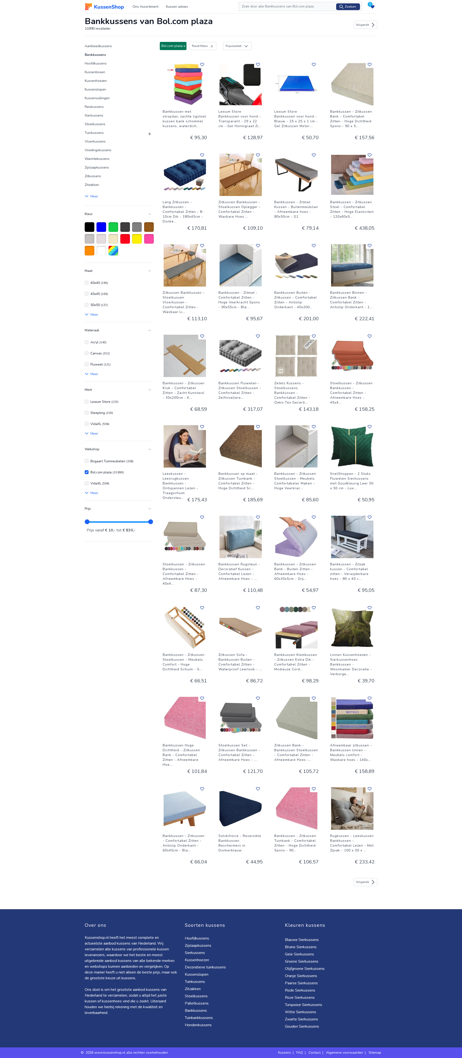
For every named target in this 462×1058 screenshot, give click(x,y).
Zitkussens (93, 176)
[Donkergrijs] (126, 229)
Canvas (100, 353)
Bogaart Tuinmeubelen (111, 461)
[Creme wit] (102, 241)
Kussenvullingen (97, 98)
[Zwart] (90, 229)
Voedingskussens (98, 150)
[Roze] (149, 241)
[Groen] (114, 229)
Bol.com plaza (107, 472)
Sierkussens (94, 115)
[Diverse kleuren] (114, 253)
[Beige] (114, 241)
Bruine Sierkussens (301, 947)
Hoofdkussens (96, 63)
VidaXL (99, 424)
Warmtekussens (97, 159)
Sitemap (375, 1052)
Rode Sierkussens (300, 990)
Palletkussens (197, 1003)
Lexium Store (104, 401)
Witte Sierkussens (300, 1012)
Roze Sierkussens (300, 997)
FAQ (299, 1052)
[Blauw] (102, 229)
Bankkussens (95, 54)
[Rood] (126, 241)
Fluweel (100, 364)
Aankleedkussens (98, 46)
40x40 (99, 283)
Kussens (284, 1052)
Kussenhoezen (96, 80)
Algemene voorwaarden (344, 1052)
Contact (314, 1052)
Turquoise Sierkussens (303, 1004)
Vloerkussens (95, 141)
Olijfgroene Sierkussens (305, 968)
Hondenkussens (198, 1025)
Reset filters (200, 46)
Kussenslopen (95, 89)
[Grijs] (137, 229)
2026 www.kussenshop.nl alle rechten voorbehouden (127, 1052)
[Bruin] (149, 229)
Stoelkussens (95, 124)
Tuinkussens (94, 133)
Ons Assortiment (145, 6)
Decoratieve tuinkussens (205, 967)
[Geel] (137, 241)
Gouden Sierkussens (302, 1026)
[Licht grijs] (90, 241)
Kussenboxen (95, 72)
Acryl (98, 342)
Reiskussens (94, 106)
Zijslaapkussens (97, 167)
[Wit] (102, 253)
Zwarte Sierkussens (301, 1019)
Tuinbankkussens (199, 1017)
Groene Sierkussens (301, 961)
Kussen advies (177, 6)
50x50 (99, 305)
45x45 (99, 294)
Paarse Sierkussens (301, 983)
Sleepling (101, 413)
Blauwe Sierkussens (302, 939)
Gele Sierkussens (299, 954)
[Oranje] (90, 253)
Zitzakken (92, 185)
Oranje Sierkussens (301, 976)
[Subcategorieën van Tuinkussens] (146, 134)
